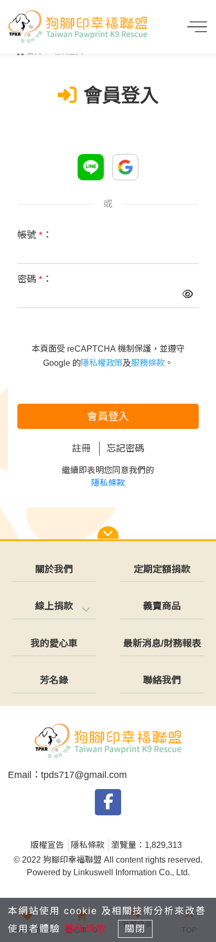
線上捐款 (54, 606)
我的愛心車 (54, 643)
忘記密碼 (125, 448)
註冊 (81, 448)
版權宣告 (47, 845)
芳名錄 (54, 680)
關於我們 (54, 569)
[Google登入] (125, 167)
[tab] (54, 607)
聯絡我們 (162, 680)
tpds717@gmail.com (84, 775)
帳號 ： (34, 235)
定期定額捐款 (162, 569)
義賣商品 (162, 606)
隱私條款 (108, 482)
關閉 (135, 929)
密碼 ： (34, 279)
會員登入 (108, 416)
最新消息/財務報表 (162, 643)
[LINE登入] (90, 167)
